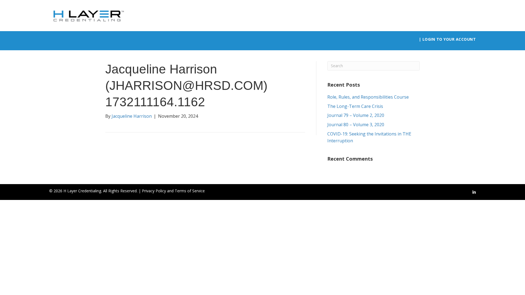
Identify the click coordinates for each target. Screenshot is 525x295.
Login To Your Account (449, 39)
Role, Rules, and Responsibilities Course (368, 97)
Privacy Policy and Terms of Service (173, 190)
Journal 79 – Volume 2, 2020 (355, 115)
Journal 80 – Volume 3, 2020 (355, 125)
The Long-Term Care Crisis (355, 106)
